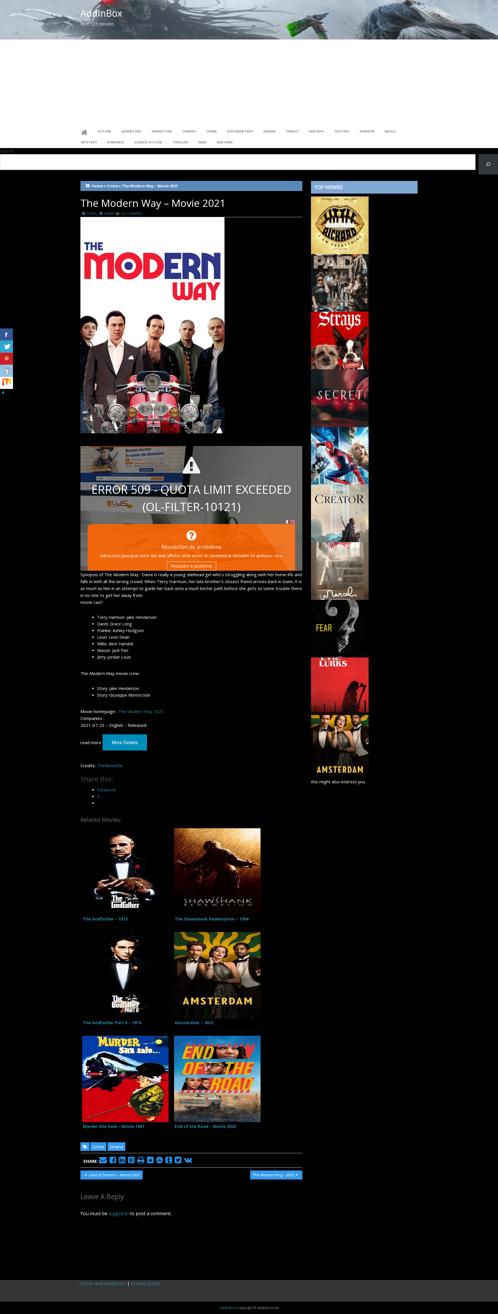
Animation (162, 131)
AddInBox (101, 13)
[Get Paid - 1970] (340, 282)
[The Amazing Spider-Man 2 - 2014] (340, 455)
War (202, 142)
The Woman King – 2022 (273, 1175)
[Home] (84, 131)
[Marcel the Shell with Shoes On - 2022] (340, 570)
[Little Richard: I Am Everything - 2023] (340, 225)
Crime (211, 131)
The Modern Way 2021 (141, 711)
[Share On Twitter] (6, 347)
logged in (119, 1213)
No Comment (131, 213)
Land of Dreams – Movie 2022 (114, 1175)
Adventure (131, 131)
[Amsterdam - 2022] (340, 743)
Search (6, 151)
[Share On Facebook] (6, 334)
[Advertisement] (249, 82)
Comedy (189, 131)
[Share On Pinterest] (6, 359)
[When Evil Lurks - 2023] (340, 686)
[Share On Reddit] (6, 371)
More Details (125, 742)
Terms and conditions (102, 1283)
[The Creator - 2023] (340, 513)
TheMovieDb (109, 765)
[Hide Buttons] (3, 392)
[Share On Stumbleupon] (6, 383)
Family (292, 131)
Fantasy (316, 131)
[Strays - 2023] (340, 340)
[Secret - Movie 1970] (340, 397)
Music (390, 131)
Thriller (180, 142)
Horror (367, 131)
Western (225, 142)
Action (104, 131)
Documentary (240, 131)
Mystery (89, 142)
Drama (269, 131)
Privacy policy (145, 1283)
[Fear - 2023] (340, 628)
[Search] (488, 164)
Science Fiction (148, 142)
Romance (115, 142)
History (341, 131)
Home (97, 185)
